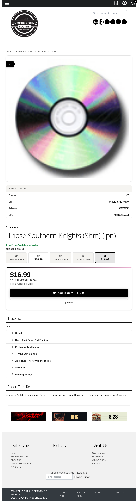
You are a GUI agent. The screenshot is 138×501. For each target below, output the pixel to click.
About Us (16, 460)
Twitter (98, 457)
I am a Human (83, 476)
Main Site (16, 467)
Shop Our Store (20, 457)
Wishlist (70, 302)
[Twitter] (113, 22)
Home (8, 51)
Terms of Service (81, 494)
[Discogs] (95, 22)
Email (97, 463)
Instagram (100, 460)
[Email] (124, 22)
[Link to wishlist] (116, 4)
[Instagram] (118, 22)
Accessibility (117, 492)
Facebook (99, 453)
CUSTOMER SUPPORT (22, 463)
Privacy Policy (63, 494)
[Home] (24, 23)
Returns (99, 492)
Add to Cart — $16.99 (71, 292)
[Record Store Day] (101, 22)
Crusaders (19, 51)
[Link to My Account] (124, 4)
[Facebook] (107, 22)
